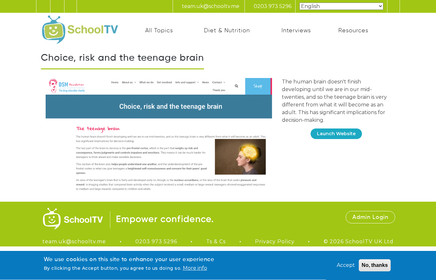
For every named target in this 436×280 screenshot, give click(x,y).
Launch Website (336, 133)
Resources (353, 31)
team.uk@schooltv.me (210, 6)
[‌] (254, 223)
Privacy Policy (275, 241)
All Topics (159, 31)
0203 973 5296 (271, 6)
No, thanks (375, 265)
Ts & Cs (216, 241)
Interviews (296, 31)
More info (195, 268)
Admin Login (370, 217)
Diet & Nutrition (227, 31)
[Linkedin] (70, 6)
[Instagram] (56, 6)
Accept (346, 265)
